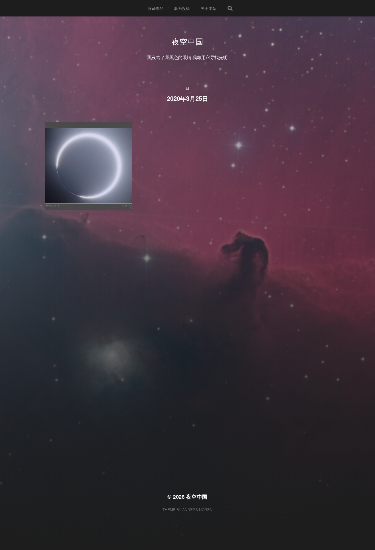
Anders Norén (197, 509)
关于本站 (208, 8)
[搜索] (230, 8)
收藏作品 (155, 8)
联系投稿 (182, 8)
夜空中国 (187, 41)
